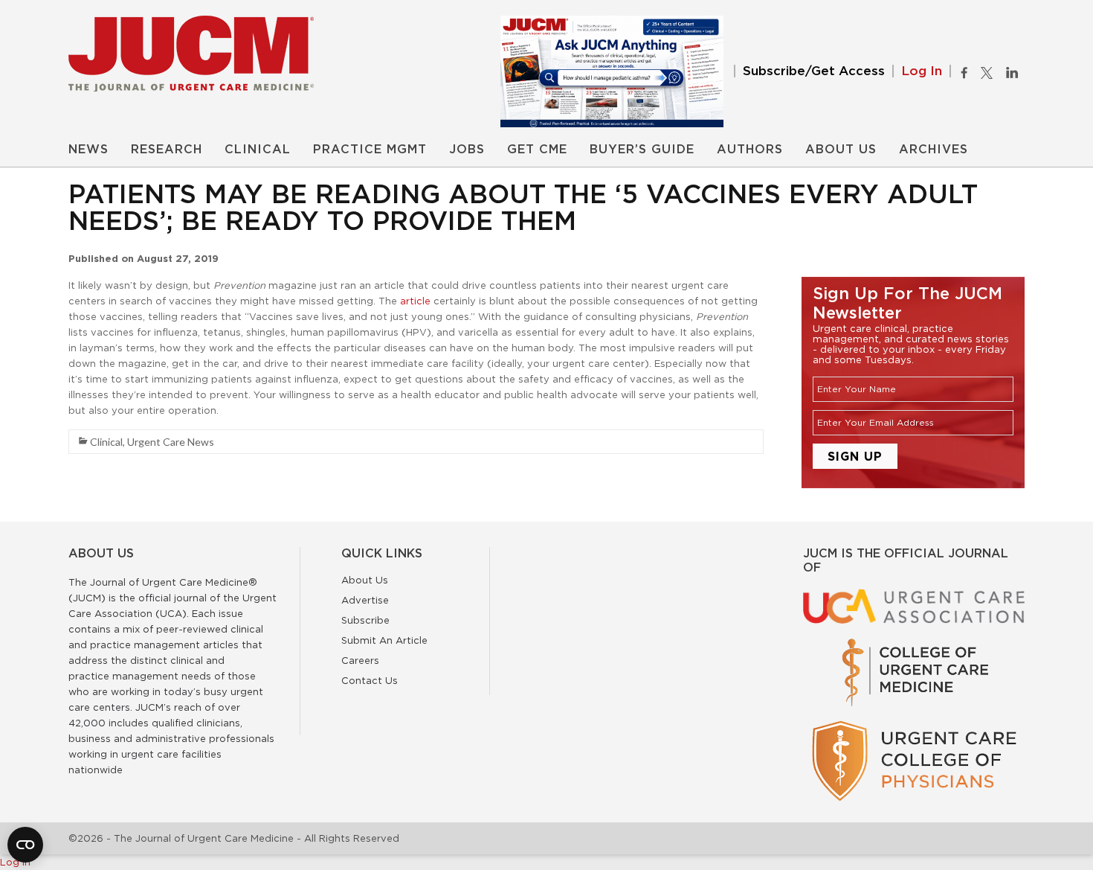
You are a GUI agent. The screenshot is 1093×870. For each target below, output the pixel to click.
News (88, 150)
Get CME (537, 150)
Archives (933, 150)
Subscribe (365, 620)
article (415, 300)
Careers (360, 660)
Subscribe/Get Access (814, 71)
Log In (921, 71)
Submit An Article (384, 640)
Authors (750, 150)
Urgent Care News (170, 441)
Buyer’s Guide (642, 150)
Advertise (365, 600)
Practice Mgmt (370, 150)
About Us (841, 150)
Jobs (467, 150)
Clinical (258, 150)
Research (166, 150)
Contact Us (369, 680)
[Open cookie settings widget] (25, 845)
